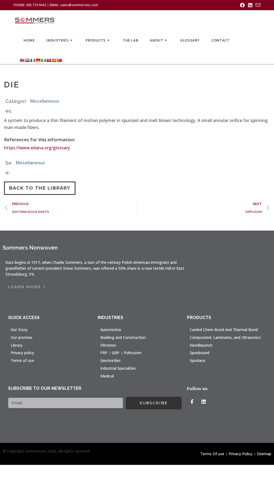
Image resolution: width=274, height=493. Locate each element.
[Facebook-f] (192, 401)
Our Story (19, 329)
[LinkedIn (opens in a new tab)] (250, 5)
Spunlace (197, 360)
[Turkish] (59, 60)
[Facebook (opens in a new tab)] (242, 5)
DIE (12, 84)
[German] (38, 60)
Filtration (108, 345)
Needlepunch (201, 345)
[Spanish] (54, 60)
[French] (32, 60)
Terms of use (22, 360)
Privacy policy (22, 352)
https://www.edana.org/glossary (37, 148)
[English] (22, 60)
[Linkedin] (203, 401)
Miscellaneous (44, 101)
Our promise (21, 337)
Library (16, 345)
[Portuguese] (48, 60)
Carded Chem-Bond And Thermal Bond (224, 329)
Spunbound (199, 352)
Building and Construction (123, 337)
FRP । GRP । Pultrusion (121, 352)
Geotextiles (110, 360)
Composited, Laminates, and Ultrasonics (225, 337)
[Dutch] (27, 60)
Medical (107, 376)
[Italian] (43, 60)
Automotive (110, 329)
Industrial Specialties (118, 368)
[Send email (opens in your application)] (257, 5)
